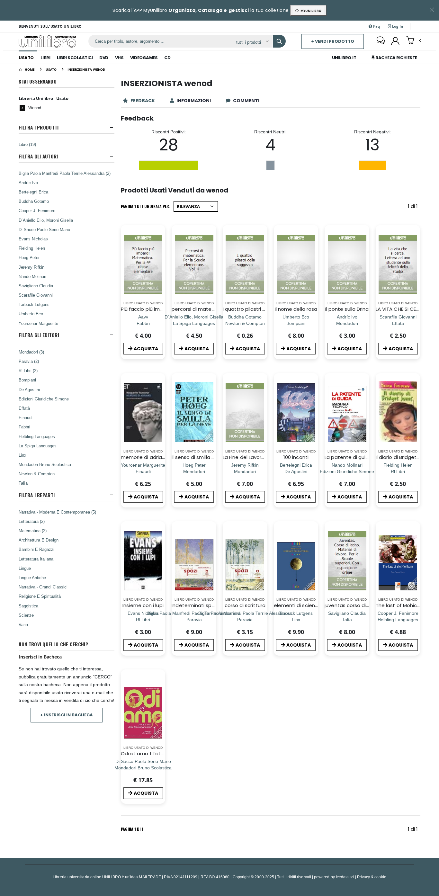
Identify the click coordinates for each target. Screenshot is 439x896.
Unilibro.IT (344, 58)
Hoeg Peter (29, 257)
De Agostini (29, 389)
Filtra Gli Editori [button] (39, 335)
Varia (23, 624)
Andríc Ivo (28, 182)
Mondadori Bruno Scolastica (45, 464)
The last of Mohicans (401, 605)
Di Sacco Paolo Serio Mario (44, 229)
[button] (413, 41)
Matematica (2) (33, 530)
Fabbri (24, 427)
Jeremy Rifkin (31, 267)
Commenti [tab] (246, 100)
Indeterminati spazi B (197, 605)
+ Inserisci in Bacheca (66, 715)
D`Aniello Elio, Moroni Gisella (46, 220)
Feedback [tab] (143, 100)
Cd (167, 58)
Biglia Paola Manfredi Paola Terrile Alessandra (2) (65, 173)
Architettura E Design (38, 540)
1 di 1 (414, 207)
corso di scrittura (245, 605)
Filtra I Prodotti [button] (38, 127)
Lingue (25, 568)
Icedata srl (345, 877)
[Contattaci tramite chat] (381, 41)
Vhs (119, 58)
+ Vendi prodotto (332, 41)
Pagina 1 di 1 (132, 829)
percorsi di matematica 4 (203, 309)
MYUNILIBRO (310, 10)
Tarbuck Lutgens (34, 304)
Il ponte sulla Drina (347, 309)
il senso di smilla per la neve (205, 457)
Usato (26, 58)
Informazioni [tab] (194, 100)
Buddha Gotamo (34, 201)
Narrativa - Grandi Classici (43, 587)
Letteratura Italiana (36, 559)
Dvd (103, 58)
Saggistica (28, 606)
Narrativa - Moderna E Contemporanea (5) (57, 512)
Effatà (24, 408)
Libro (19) (27, 144)
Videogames (143, 58)
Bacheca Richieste (396, 58)
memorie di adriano (144, 457)
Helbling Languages (37, 436)
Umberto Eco (31, 314)
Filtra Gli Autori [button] (38, 156)
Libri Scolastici (75, 58)
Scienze (26, 615)
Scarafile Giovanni (36, 295)
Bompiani (27, 380)
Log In (397, 26)
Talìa (23, 483)
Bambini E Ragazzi (36, 549)
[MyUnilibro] (395, 41)
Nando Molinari (32, 276)
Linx (22, 455)
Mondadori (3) (31, 352)
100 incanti (296, 457)
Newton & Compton (37, 474)
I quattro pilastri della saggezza (261, 309)
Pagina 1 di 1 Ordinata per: (145, 206)
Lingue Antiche (32, 577)
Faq (376, 26)
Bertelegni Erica (33, 192)
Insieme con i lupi (142, 605)
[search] (279, 41)
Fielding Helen (32, 248)
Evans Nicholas (33, 239)
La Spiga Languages (38, 446)
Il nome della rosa (296, 309)
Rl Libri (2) (28, 370)
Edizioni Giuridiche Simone (44, 399)
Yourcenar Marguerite (38, 323)
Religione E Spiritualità (40, 596)
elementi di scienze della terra (310, 605)
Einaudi (25, 417)
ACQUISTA (146, 348)
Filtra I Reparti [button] (37, 495)
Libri (45, 58)
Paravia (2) (29, 361)
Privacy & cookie (371, 877)
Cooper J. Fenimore (37, 210)
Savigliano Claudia (36, 286)
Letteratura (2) (32, 521)
